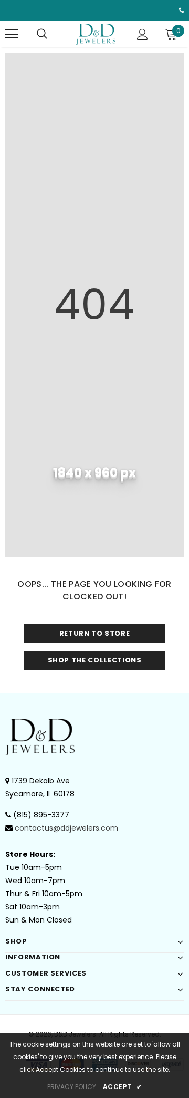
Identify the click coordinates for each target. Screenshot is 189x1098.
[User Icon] (142, 34)
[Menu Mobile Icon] (11, 34)
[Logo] (96, 34)
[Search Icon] (42, 34)
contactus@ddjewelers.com (66, 828)
